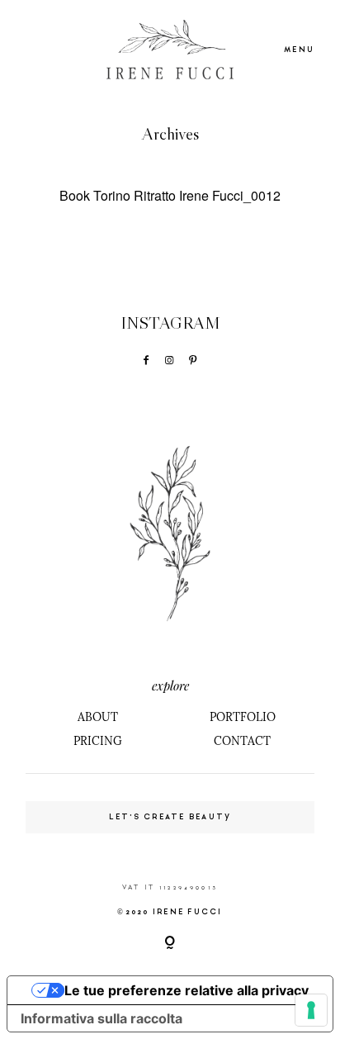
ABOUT (98, 716)
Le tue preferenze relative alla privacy (186, 990)
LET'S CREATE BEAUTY (170, 817)
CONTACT (242, 740)
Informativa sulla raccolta (101, 1018)
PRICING (97, 740)
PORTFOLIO (243, 716)
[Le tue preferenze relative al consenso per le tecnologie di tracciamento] (311, 1010)
